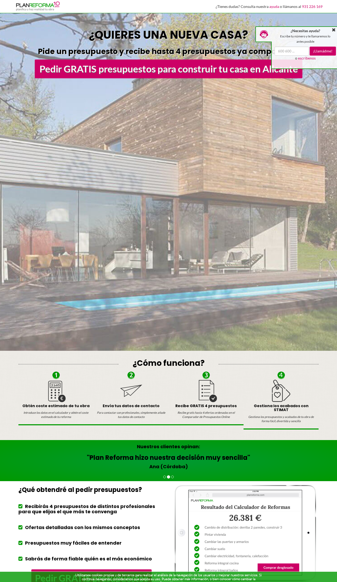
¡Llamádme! (323, 51)
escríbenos (307, 58)
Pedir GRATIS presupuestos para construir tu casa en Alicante (169, 69)
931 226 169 (312, 6)
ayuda (274, 6)
